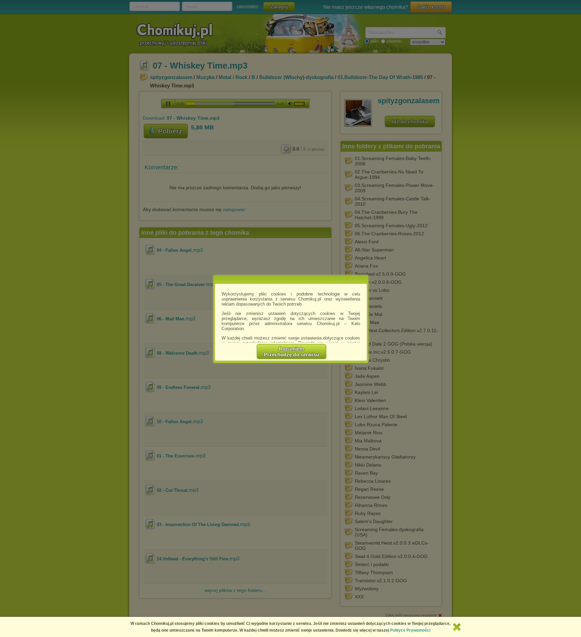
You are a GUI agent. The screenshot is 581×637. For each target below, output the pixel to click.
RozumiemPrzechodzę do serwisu (291, 351)
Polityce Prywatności (410, 630)
